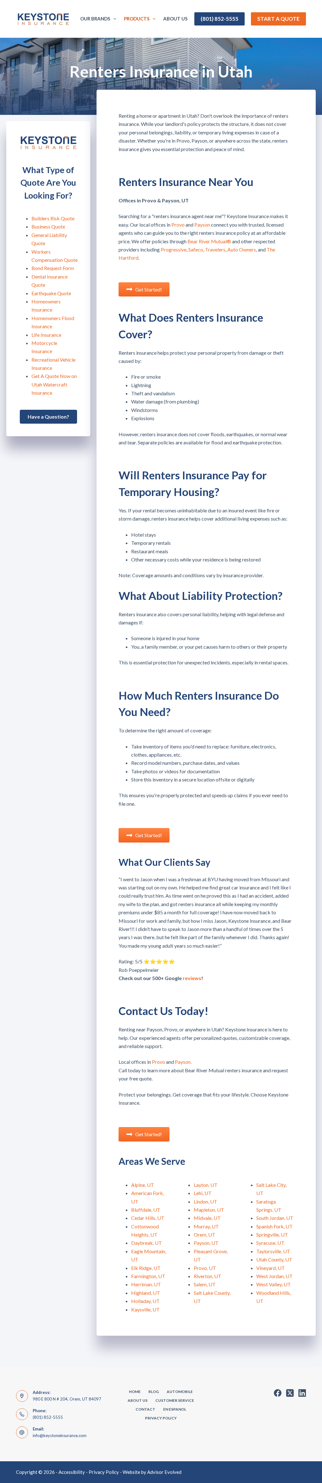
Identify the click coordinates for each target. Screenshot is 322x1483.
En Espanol (174, 1409)
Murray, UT (206, 1226)
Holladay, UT (145, 1301)
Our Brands (95, 18)
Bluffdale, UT (145, 1210)
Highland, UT (145, 1293)
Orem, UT (204, 1235)
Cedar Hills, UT (147, 1218)
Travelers (215, 249)
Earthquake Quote (51, 293)
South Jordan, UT (274, 1218)
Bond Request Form (52, 268)
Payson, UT (206, 1243)
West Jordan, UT (274, 1276)
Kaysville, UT (145, 1309)
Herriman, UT (146, 1284)
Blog (153, 1391)
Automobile (180, 1391)
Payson (202, 225)
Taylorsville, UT (273, 1251)
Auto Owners (241, 249)
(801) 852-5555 (219, 18)
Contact (145, 1409)
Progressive (173, 249)
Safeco (195, 249)
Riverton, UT (207, 1276)
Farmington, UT (148, 1276)
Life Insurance (46, 335)
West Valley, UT (273, 1284)
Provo (178, 225)
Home (135, 1391)
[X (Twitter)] (290, 1393)
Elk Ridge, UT (146, 1268)
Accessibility (71, 1472)
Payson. (183, 1062)
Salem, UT (205, 1284)
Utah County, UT (274, 1259)
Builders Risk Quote (53, 218)
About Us (175, 18)
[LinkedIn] (302, 1393)
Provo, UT (205, 1268)
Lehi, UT (203, 1193)
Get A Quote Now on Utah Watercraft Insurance (54, 384)
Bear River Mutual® (209, 241)
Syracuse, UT (270, 1243)
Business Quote (48, 226)
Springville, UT (272, 1235)
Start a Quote (278, 18)
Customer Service (174, 1400)
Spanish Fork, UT (274, 1226)
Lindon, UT (205, 1201)
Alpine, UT (142, 1185)
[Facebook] (277, 1393)
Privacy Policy (161, 1418)
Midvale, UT (207, 1218)
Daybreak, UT (146, 1243)
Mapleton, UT (209, 1210)
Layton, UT (206, 1185)
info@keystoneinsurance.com (59, 1435)
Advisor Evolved (164, 1472)
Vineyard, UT (270, 1268)
